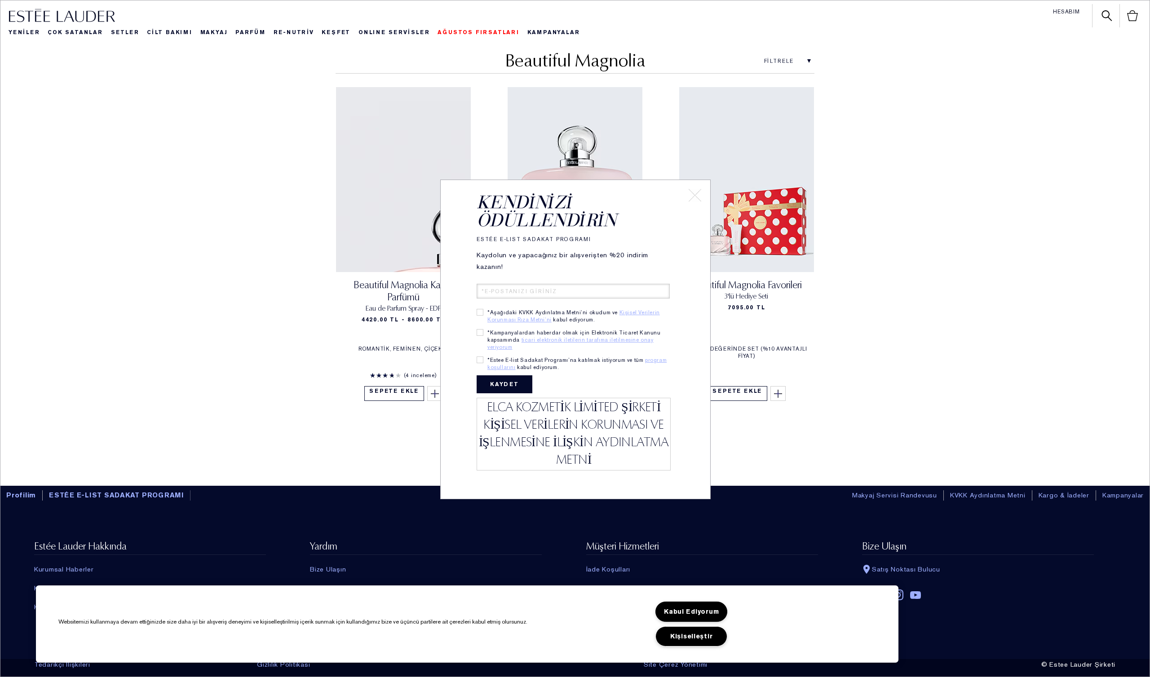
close (695, 195)
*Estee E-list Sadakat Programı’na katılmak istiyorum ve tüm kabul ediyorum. (577, 363)
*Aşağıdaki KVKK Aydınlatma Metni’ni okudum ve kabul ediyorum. (573, 316)
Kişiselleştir (691, 636)
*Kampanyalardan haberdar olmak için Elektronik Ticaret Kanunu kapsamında (574, 340)
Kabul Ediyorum (691, 611)
